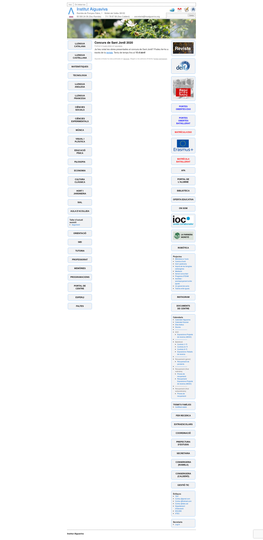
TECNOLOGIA (80, 75)
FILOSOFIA (79, 162)
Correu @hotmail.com (183, 501)
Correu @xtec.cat (181, 503)
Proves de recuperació (181, 375)
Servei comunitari (181, 273)
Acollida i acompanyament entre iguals (183, 281)
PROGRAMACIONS (79, 277)
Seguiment (76, 224)
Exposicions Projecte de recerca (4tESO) (185, 335)
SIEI (80, 242)
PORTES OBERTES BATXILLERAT (183, 121)
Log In (177, 524)
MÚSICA (80, 130)
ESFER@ (79, 297)
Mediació (178, 271)
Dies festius (179, 324)
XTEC (177, 513)
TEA (176, 496)
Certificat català (181, 407)
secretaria (118, 46)
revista (109, 52)
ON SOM (183, 208)
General (126, 58)
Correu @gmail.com (182, 498)
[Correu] (179, 11)
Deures (178, 327)
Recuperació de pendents (183, 362)
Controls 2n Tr (182, 347)
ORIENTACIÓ (79, 233)
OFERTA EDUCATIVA (183, 199)
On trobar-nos (80, 4)
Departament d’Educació (180, 507)
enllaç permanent (160, 58)
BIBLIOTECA (183, 191)
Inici (70, 4)
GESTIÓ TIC (183, 485)
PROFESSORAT (80, 259)
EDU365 (178, 511)
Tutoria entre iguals (182, 288)
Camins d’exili (180, 261)
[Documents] (186, 11)
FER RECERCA (183, 415)
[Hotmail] (172, 11)
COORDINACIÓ (183, 433)
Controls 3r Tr (182, 349)
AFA (183, 170)
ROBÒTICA (183, 248)
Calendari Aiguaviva (182, 319)
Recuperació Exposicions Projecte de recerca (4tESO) (185, 381)
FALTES (80, 306)
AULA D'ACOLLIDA (79, 211)
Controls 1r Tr (182, 344)
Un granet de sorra (182, 286)
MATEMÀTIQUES (80, 66)
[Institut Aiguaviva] (71, 17)
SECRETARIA (183, 453)
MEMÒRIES (80, 268)
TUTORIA (80, 251)
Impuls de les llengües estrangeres (183, 267)
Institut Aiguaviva (92, 9)
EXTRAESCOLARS (183, 424)
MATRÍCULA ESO (183, 132)
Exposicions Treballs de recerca (185, 352)
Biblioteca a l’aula (181, 259)
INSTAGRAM (183, 297)
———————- (181, 329)
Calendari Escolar (182, 322)
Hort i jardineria (181, 264)
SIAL (80, 202)
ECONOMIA (80, 170)
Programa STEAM (182, 276)
